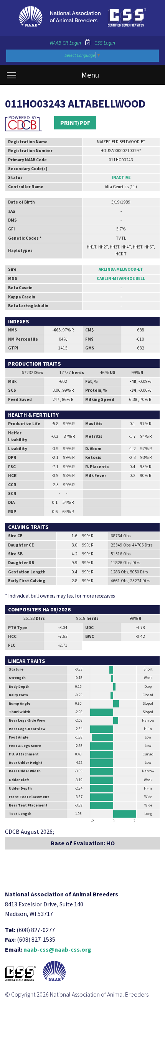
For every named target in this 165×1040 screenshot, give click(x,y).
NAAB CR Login (65, 43)
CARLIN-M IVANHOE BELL (121, 278)
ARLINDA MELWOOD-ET (121, 269)
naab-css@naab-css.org (57, 949)
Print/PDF (75, 122)
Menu (90, 74)
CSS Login (104, 43)
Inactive (121, 177)
